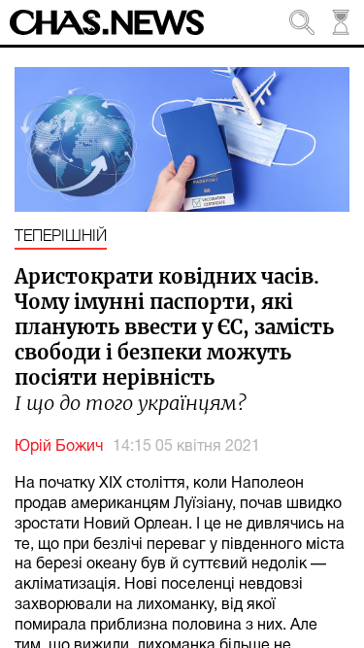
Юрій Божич (59, 447)
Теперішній (61, 237)
